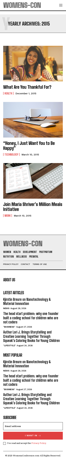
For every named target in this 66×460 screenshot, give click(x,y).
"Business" (9, 327)
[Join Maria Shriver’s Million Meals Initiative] (33, 181)
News (6, 308)
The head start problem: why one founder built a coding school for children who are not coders (30, 317)
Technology (11, 154)
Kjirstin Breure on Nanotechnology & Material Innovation (27, 301)
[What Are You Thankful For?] (33, 63)
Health (8, 93)
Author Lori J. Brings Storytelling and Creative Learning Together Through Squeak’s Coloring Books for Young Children (31, 336)
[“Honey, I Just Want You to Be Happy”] (33, 120)
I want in (31, 435)
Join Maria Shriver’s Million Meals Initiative (32, 207)
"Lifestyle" (9, 345)
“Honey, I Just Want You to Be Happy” (29, 145)
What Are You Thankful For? (27, 87)
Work (7, 215)
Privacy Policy (38, 443)
